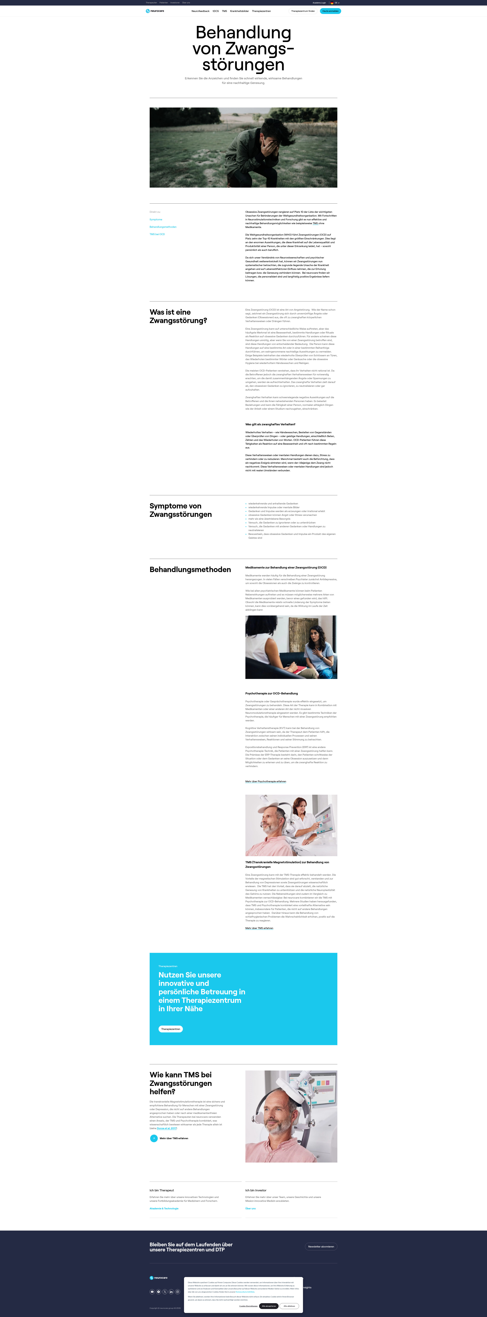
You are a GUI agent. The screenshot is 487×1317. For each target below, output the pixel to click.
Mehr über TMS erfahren (259, 928)
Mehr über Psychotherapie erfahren (265, 781)
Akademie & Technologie (164, 1208)
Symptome (156, 219)
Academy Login (319, 3)
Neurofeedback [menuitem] (201, 11)
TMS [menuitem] (224, 11)
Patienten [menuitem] (164, 3)
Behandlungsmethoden (163, 226)
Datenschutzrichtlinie (245, 1292)
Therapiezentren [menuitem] (261, 11)
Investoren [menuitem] (175, 3)
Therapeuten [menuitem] (151, 3)
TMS (315, 223)
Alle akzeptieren (269, 1306)
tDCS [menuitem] (216, 11)
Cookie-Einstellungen (248, 1306)
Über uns (250, 1208)
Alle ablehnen (289, 1306)
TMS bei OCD (157, 234)
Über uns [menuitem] (186, 3)
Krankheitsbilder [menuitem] (239, 11)
